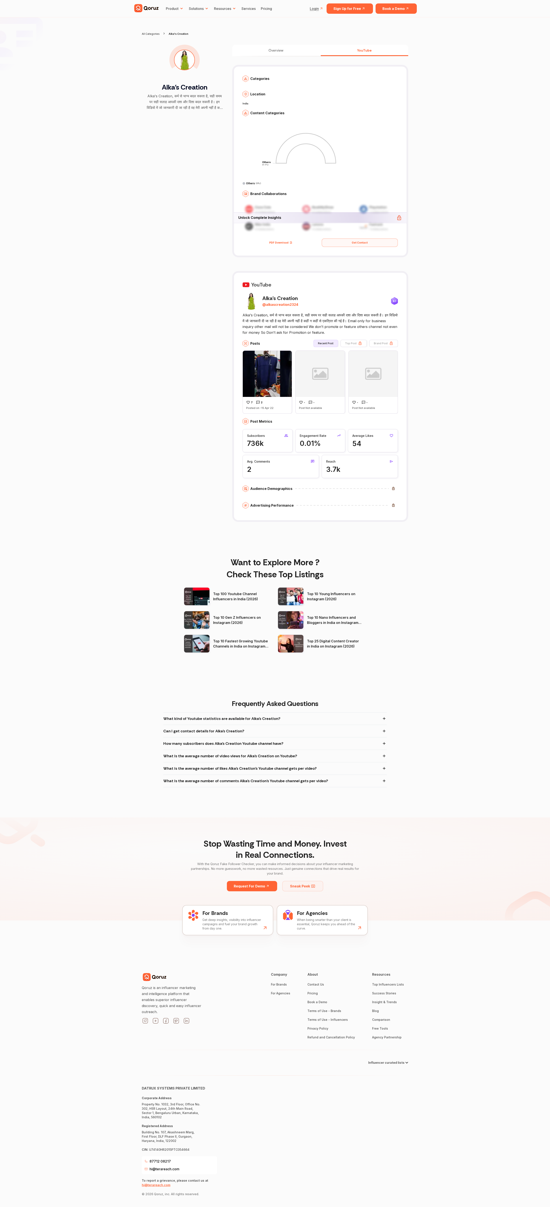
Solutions (196, 8)
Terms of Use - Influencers (327, 1019)
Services (248, 8)
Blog (375, 1011)
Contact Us (315, 984)
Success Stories (384, 993)
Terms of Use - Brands (324, 1011)
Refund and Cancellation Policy (331, 1037)
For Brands (279, 984)
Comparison (381, 1019)
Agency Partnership (387, 1037)
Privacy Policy (317, 1028)
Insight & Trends (384, 1002)
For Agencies (280, 993)
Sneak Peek (300, 886)
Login (314, 8)
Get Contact (360, 242)
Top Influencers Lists (388, 984)
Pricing (266, 8)
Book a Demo (393, 8)
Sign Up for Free (347, 8)
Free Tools (380, 1028)
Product (172, 8)
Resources (222, 8)
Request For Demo (249, 886)
